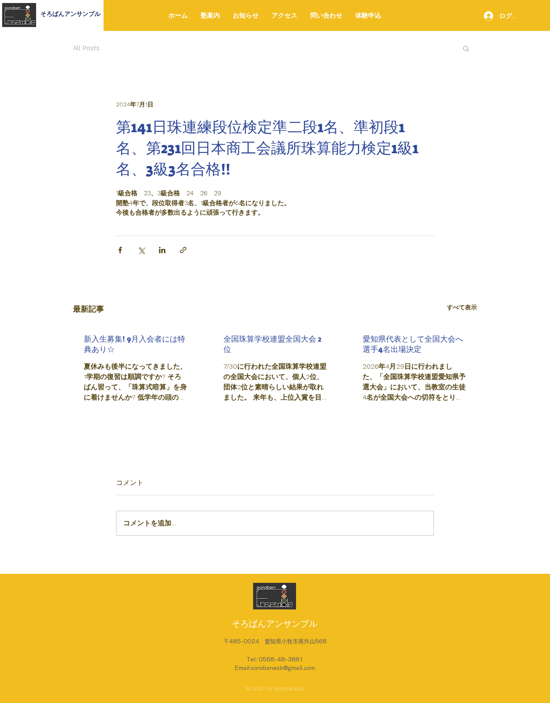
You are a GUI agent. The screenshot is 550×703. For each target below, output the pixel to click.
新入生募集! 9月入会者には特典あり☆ (134, 344)
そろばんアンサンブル (70, 14)
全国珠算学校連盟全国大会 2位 (272, 344)
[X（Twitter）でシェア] (141, 250)
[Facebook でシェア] (120, 250)
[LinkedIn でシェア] (162, 250)
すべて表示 (462, 307)
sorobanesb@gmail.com (283, 668)
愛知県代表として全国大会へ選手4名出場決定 (413, 344)
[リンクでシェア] (183, 250)
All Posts (86, 48)
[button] (466, 48)
